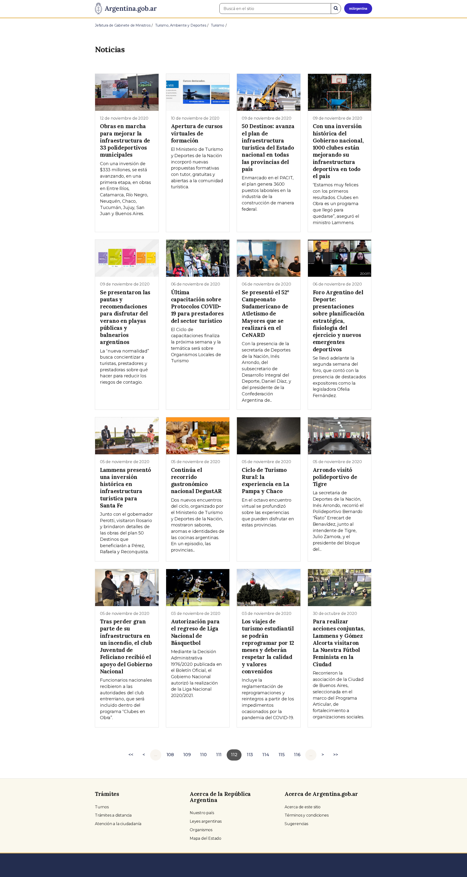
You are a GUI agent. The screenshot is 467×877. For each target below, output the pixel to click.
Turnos (102, 807)
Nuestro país (202, 812)
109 (187, 754)
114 (265, 754)
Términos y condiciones (307, 815)
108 (170, 754)
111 (219, 754)
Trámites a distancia (113, 815)
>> (335, 754)
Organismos (201, 830)
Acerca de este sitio (303, 807)
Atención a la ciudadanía (118, 823)
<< (130, 754)
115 (281, 754)
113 (250, 754)
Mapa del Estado (205, 838)
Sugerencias (296, 823)
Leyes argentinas (206, 821)
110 (203, 754)
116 (297, 754)
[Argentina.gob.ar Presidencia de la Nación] (125, 9)
